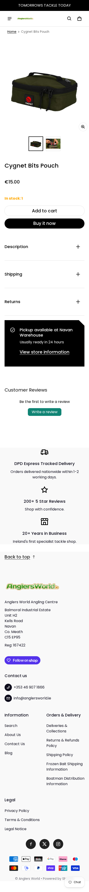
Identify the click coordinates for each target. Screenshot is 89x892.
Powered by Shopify (58, 879)
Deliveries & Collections (56, 728)
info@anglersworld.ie (32, 698)
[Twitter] (44, 844)
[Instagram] (58, 844)
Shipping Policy (59, 754)
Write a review (45, 412)
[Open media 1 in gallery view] (36, 143)
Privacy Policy (17, 810)
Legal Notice (15, 829)
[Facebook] (31, 844)
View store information (44, 352)
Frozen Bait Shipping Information (64, 766)
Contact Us (15, 743)
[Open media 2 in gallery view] (53, 143)
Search (11, 725)
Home (11, 32)
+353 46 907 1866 (29, 687)
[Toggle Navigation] (10, 19)
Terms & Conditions (22, 819)
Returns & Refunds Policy (62, 743)
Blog (8, 753)
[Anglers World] (25, 19)
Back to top (17, 557)
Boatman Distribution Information (65, 781)
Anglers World (29, 879)
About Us (13, 734)
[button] (69, 19)
